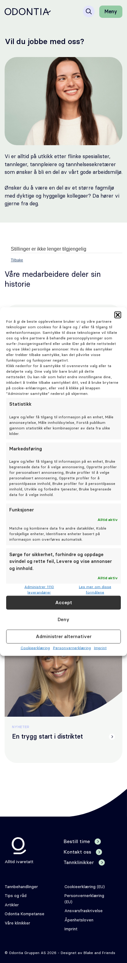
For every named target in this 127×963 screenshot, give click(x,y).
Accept (63, 602)
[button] (118, 315)
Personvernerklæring (72, 648)
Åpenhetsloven (78, 920)
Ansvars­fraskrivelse (83, 911)
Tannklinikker (78, 862)
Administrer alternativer (64, 636)
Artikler (12, 905)
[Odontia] (19, 845)
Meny (110, 11)
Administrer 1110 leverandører (39, 589)
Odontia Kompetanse (24, 914)
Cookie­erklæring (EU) (84, 887)
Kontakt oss (77, 852)
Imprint (100, 648)
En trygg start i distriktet (47, 737)
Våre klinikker (17, 923)
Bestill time (76, 841)
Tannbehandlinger (21, 887)
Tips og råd (16, 896)
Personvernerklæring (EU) (84, 899)
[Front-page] (28, 11)
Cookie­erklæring (35, 648)
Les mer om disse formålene (95, 589)
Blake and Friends (99, 953)
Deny (63, 619)
